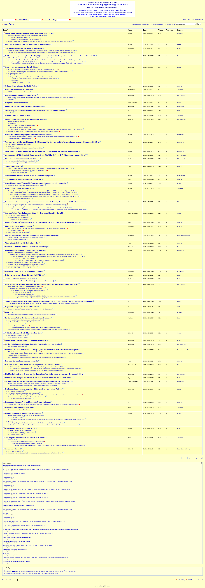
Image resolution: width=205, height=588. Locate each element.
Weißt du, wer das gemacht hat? (17, 239)
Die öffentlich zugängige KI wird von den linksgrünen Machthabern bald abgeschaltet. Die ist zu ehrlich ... (44, 374)
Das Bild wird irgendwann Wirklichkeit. (21, 398)
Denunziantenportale (34, 571)
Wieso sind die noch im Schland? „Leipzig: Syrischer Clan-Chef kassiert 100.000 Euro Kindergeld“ (41, 350)
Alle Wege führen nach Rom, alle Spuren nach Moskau (25, 438)
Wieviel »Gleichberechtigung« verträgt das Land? (102, 4)
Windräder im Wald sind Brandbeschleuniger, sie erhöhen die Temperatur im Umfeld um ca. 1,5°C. (36, 367)
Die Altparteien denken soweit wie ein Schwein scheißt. (23, 393)
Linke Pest (63, 571)
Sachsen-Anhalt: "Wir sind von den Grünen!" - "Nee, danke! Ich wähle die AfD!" (34, 213)
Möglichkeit (11, 99)
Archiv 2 (95, 10)
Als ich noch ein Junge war (15, 434)
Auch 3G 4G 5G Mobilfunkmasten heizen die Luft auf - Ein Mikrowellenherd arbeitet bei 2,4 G (36, 370)
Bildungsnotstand (23, 571)
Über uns (123, 10)
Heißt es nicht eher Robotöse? (16, 121)
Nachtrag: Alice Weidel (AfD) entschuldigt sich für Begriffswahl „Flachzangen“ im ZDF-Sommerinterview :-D (41, 71)
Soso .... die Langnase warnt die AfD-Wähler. (21, 67)
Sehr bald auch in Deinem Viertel (17, 116)
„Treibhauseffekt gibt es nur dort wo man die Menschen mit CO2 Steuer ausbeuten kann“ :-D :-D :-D (41, 208)
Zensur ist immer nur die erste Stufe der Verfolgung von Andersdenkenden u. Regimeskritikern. (35, 453)
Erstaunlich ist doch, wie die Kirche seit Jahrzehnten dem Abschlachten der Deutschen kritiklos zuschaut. (38, 329)
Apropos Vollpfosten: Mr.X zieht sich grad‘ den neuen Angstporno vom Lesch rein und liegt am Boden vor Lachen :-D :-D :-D (47, 256)
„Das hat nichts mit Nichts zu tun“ (17, 335)
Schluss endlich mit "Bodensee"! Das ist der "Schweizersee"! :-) (28, 170)
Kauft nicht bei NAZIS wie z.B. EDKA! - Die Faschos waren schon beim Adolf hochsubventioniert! (47, 296)
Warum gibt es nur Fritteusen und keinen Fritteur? (22, 125)
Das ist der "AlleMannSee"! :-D (21, 172)
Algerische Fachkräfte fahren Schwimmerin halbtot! (24, 271)
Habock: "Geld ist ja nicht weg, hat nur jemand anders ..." (24, 352)
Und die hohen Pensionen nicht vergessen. (22, 432)
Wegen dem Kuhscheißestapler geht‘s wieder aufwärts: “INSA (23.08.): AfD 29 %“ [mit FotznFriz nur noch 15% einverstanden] (46, 353)
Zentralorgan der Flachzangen (19, 217)
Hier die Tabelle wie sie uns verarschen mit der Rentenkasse (25, 415)
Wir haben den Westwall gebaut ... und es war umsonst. (25, 340)
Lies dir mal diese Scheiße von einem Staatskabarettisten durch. (26, 185)
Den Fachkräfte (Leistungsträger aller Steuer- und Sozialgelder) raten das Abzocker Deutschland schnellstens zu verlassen (45, 395)
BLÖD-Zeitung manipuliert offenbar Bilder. (20, 95)
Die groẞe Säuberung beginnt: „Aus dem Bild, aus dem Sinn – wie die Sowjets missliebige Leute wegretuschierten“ (40, 97)
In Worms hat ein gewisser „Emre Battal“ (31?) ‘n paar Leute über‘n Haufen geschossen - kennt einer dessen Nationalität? (50, 56)
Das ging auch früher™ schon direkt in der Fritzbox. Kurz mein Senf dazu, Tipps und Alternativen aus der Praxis (40, 41)
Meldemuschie (23, 573)
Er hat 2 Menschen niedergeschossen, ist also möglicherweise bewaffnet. (29, 58)
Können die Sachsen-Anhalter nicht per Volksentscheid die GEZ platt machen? (30, 309)
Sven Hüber (37, 573)
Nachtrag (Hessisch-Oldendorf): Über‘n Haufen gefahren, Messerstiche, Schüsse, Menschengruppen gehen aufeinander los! (48, 62)
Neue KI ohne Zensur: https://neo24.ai (19, 188)
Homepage (82, 10)
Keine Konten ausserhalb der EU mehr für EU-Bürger (24, 275)
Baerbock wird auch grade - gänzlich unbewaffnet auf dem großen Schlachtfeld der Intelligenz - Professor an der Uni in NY (45, 254)
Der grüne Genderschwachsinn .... (17, 103)
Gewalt (50, 571)
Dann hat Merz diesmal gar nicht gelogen (19, 144)
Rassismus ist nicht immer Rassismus (19, 408)
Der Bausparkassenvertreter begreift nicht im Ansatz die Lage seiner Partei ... (33, 389)
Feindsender (44, 571)
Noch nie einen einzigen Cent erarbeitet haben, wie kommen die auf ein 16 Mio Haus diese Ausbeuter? (37, 228)
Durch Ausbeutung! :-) (16, 230)
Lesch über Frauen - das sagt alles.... (25, 258)
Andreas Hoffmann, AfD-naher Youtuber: (20, 279)
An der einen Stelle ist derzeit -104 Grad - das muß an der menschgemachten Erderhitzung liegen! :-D (37, 204)
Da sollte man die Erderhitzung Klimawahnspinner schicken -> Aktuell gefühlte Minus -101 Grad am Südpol (44, 202)
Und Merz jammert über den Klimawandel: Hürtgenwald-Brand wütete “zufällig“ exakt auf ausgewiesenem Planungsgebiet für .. (52, 142)
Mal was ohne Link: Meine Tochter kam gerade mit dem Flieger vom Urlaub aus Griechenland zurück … (37, 383)
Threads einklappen (157, 24)
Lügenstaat (7, 573)
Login (184, 19)
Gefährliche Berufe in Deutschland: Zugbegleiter (23, 333)
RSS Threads (192, 580)
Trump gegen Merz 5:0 (13, 166)
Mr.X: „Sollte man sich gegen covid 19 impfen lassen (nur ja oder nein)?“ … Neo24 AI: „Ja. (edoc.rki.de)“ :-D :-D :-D (41, 191)
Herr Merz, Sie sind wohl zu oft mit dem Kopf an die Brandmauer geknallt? (32, 365)
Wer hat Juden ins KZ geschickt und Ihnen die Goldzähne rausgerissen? (32, 235)
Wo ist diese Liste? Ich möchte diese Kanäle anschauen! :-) (25, 286)
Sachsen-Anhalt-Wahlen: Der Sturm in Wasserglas (23, 48)
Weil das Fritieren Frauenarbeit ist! (20, 127)
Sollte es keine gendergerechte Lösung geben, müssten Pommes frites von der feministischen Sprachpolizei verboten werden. (46, 129)
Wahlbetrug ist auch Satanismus (19, 326)
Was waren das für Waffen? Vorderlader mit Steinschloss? (27, 441)
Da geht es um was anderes (16, 324)
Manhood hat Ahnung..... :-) (25, 294)
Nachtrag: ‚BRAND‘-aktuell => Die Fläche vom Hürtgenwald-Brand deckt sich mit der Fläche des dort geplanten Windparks (50, 209)
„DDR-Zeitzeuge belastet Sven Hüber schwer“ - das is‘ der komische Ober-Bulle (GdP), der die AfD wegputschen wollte (49, 301)
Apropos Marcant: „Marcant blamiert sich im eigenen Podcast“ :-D (26, 237)
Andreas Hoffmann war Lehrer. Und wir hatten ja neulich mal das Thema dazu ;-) (31, 281)
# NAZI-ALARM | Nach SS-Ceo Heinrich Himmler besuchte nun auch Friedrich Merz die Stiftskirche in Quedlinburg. (41, 52)
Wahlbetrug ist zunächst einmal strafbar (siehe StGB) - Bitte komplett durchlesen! (35, 327)
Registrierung (199, 19)
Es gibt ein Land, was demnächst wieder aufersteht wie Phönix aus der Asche (32, 77)
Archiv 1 (89, 10)
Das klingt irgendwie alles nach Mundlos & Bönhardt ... (28, 443)
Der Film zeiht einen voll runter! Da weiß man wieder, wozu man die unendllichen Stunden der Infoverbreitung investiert (44, 425)
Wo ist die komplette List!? (22, 292)
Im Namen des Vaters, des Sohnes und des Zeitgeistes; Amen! (28, 318)
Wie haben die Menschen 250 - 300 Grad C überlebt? (23, 266)
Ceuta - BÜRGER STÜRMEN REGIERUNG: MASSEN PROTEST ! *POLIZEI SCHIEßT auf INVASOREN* (42, 222)
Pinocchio (30, 573)
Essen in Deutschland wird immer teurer (20, 428)
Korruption (55, 571)
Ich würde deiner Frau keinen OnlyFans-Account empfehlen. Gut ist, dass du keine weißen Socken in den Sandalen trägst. (43, 404)
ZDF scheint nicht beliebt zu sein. (17, 215)
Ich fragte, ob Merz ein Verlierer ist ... (20, 198)
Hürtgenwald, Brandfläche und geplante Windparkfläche (26, 148)
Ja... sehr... (13, 75)
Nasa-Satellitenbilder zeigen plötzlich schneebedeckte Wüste (27, 134)
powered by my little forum (102, 586)
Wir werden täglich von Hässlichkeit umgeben (22, 243)
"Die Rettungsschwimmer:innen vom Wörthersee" (23, 179)
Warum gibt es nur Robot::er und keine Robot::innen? (25, 119)
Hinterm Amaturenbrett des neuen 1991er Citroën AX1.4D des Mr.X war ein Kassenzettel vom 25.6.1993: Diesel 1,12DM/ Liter (48, 419)
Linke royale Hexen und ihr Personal (18, 226)
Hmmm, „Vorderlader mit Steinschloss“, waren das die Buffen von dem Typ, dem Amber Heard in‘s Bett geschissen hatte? (50, 445)
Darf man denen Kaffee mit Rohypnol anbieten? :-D (22, 161)
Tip (192, 19)
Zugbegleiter (44, 573)
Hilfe (101, 10)
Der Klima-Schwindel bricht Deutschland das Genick (24, 250)
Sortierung (146, 24)
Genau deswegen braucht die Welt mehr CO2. (21, 138)
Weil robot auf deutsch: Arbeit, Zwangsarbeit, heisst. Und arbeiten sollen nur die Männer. (33, 131)
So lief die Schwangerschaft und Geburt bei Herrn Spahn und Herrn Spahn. (33, 344)
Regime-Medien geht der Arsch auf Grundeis (21, 307)
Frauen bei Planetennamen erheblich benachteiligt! (24, 106)
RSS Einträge (181, 580)
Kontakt (15, 580)
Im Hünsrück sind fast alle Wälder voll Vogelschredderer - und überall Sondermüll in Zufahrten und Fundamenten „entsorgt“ (45, 368)
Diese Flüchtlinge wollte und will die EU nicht (22, 322)
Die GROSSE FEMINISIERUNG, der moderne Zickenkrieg (26, 247)
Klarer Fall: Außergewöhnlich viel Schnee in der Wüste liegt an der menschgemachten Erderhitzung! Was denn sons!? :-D (42, 136)
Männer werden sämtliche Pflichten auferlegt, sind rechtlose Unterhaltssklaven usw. (32, 314)
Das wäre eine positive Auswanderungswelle (21, 361)
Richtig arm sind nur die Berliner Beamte (19, 430)
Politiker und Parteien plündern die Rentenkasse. (23, 413)
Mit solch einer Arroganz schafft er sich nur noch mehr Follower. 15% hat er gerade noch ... (39, 378)
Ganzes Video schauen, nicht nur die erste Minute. (24, 39)
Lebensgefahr (12, 123)
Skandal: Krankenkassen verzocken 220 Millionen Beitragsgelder (29, 175)
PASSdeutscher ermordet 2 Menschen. (19, 90)
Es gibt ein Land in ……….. (15, 73)
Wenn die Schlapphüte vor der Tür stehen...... (22, 159)
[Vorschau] (53, 33)
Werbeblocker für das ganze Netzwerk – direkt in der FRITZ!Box (28, 33)
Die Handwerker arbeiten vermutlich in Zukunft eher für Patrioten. (26, 397)
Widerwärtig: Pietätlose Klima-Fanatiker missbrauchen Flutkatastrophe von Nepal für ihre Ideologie (41, 151)
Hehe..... (8, 312)
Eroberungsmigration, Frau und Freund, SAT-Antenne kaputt (27, 402)
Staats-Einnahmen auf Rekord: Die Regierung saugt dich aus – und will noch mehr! (35, 183)
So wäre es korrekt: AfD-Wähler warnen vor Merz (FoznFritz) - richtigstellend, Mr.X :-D (33, 69)
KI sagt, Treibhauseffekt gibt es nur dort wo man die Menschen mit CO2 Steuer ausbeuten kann (37, 206)
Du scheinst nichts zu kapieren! (19, 37)
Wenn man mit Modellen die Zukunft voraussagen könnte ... (25, 262)
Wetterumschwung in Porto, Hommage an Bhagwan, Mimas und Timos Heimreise (35, 110)
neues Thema (9, 24)
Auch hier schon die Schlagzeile (17, 355)
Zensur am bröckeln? (13, 449)
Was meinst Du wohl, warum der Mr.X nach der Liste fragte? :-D (28, 298)
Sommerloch (11, 439)
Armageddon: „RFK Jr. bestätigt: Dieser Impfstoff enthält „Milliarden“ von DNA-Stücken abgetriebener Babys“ (45, 155)
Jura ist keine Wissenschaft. (16, 391)
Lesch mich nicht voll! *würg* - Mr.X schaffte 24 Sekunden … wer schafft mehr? (40, 260)
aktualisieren (137, 24)
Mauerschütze (14, 573)
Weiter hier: (11, 146)
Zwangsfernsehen (53, 573)
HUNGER (10, 421)
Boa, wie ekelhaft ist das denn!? (17, 346)
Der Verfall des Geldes (16, 417)
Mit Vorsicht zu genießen (15, 451)
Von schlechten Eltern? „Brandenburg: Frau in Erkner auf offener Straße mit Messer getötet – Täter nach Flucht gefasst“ (44, 60)
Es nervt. (10, 112)
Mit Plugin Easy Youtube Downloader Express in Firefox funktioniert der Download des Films (36, 423)
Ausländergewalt (11, 571)
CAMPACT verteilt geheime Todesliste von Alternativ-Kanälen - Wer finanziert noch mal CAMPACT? (41, 284)
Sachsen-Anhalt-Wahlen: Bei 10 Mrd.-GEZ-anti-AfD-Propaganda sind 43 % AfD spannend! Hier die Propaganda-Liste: (41, 50)
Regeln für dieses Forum (111, 10)
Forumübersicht (7, 580)
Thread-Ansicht (170, 24)
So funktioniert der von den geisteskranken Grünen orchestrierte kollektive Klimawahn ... (38, 381)
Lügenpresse (72, 571)
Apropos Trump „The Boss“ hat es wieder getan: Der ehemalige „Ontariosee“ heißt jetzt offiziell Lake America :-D (40, 168)
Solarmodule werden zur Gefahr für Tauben (21, 86)
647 (197, 458)
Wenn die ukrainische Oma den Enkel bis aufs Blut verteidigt (27, 45)
